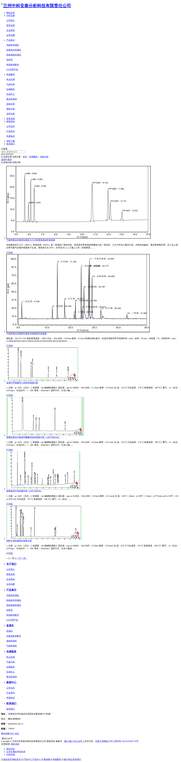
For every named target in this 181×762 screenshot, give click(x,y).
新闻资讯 (10, 121)
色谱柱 (9, 631)
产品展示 (10, 40)
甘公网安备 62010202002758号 (125, 741)
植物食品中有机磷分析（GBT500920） (24, 491)
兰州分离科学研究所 (15, 752)
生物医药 (10, 89)
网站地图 (5, 733)
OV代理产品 (12, 69)
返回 (3, 159)
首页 (25, 157)
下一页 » (23, 558)
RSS (12, 733)
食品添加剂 (11, 99)
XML (16, 733)
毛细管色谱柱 (12, 45)
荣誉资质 (10, 25)
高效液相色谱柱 (13, 55)
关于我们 (11, 564)
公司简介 (10, 20)
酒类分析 (10, 109)
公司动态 (10, 126)
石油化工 (10, 94)
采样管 (9, 60)
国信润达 (15, 744)
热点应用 (10, 79)
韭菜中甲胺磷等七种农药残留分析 (22, 383)
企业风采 (10, 30)
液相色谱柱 (11, 641)
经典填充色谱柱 (13, 50)
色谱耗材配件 (12, 65)
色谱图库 (10, 74)
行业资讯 (10, 131)
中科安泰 (10, 15)
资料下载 (10, 141)
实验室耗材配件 (13, 636)
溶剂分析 (10, 114)
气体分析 (10, 84)
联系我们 (10, 144)
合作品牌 (10, 35)
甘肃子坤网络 (101, 741)
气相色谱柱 (11, 646)
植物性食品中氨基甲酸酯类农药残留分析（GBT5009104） (33, 437)
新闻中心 (11, 682)
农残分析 (10, 104)
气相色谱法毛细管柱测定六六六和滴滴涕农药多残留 (30, 240)
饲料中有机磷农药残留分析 (19, 541)
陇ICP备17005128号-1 (74, 741)
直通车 (10, 625)
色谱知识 (10, 136)
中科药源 (10, 754)
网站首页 (10, 13)
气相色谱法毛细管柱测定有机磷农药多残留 (26, 333)
